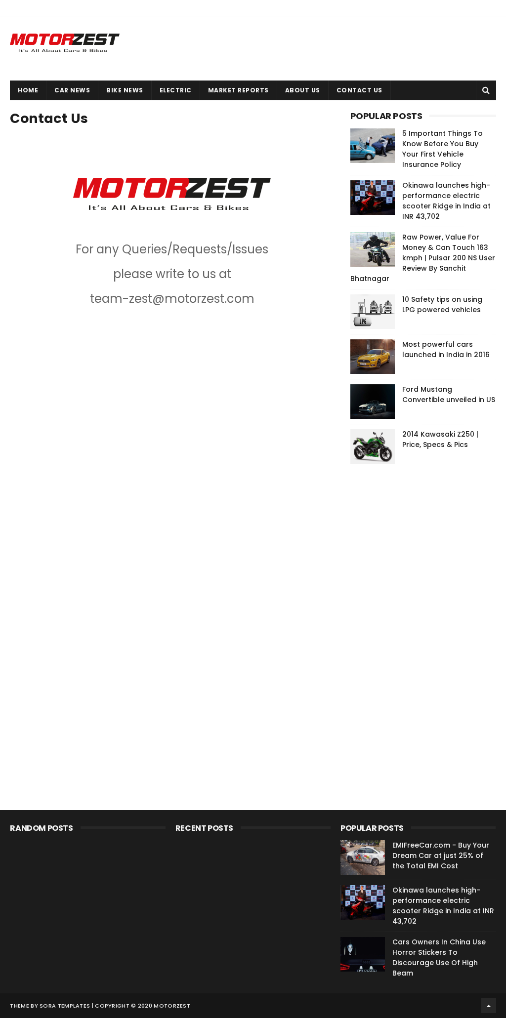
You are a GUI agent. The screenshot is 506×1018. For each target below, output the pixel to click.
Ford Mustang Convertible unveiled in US (448, 394)
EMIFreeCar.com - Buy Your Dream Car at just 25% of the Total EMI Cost (440, 855)
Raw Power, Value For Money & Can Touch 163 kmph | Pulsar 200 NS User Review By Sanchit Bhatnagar (422, 258)
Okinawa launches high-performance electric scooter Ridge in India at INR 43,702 (446, 200)
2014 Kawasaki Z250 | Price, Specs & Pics (440, 439)
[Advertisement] (424, 622)
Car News (72, 90)
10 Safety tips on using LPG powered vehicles (442, 304)
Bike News (124, 90)
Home (28, 90)
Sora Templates (65, 1006)
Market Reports (238, 90)
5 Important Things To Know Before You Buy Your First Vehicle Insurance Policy (442, 148)
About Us (302, 90)
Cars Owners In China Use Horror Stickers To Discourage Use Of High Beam (439, 957)
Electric (176, 90)
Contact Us (359, 90)
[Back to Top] (488, 1005)
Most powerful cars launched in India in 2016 (446, 349)
